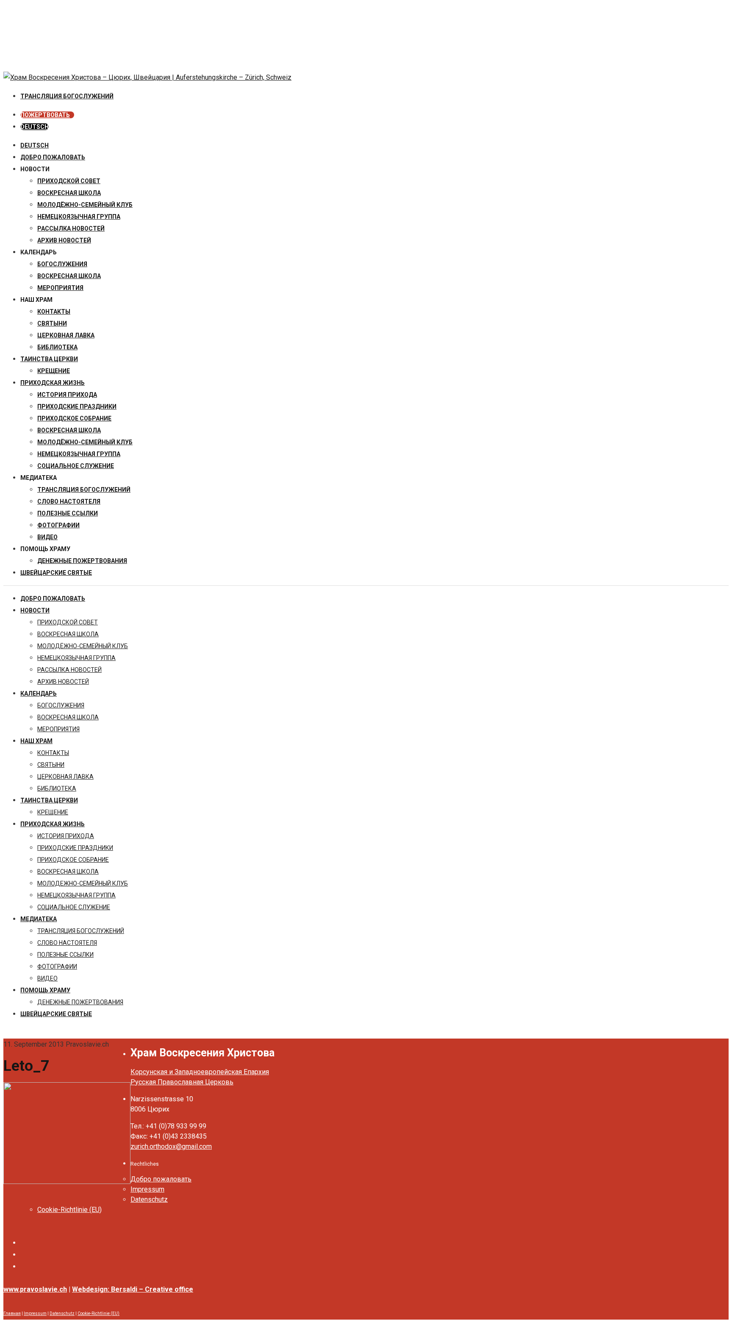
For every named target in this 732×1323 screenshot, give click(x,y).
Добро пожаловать (52, 157)
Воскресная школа (69, 276)
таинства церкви (49, 359)
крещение (53, 371)
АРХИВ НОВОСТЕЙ (64, 240)
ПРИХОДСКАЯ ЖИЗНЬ (52, 382)
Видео (47, 537)
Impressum (147, 1189)
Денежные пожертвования (82, 560)
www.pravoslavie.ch (35, 1289)
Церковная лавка (65, 335)
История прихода (67, 394)
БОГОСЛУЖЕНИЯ (62, 264)
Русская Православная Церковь (181, 1082)
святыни (52, 323)
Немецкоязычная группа (78, 454)
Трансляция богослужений (83, 489)
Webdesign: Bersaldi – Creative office (132, 1289)
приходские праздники (76, 406)
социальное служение (75, 465)
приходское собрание (74, 418)
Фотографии (58, 525)
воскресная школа (69, 192)
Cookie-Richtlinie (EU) (69, 1210)
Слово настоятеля (68, 501)
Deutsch (34, 145)
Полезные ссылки (67, 513)
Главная (12, 1313)
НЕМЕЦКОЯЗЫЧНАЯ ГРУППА (78, 216)
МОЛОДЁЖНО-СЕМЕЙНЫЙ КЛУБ (85, 204)
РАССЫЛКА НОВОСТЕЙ (71, 228)
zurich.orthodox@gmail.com (171, 1146)
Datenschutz (149, 1199)
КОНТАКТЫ (53, 311)
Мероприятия (60, 287)
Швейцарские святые (56, 572)
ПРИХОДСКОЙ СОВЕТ (68, 181)
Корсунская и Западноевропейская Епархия (199, 1072)
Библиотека (57, 347)
